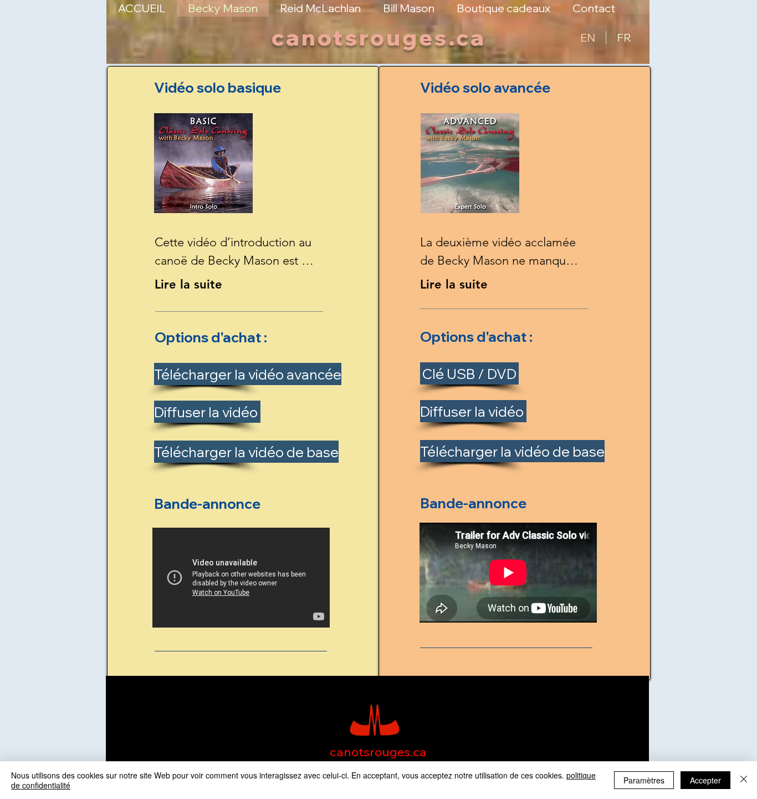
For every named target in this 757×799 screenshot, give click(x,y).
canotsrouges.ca (379, 37)
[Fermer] (743, 780)
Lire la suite (188, 284)
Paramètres (643, 780)
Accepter (705, 780)
